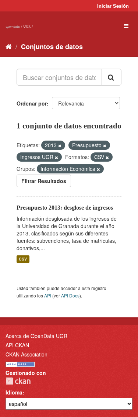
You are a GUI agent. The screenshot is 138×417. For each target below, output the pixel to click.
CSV (23, 259)
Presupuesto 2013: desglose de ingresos (65, 207)
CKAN (18, 381)
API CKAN (17, 345)
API (47, 295)
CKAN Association (26, 354)
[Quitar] (59, 145)
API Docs (70, 295)
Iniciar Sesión (113, 5)
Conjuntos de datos (52, 46)
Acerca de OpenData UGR (36, 336)
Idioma (14, 392)
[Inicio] (9, 46)
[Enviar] (111, 77)
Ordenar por (32, 103)
